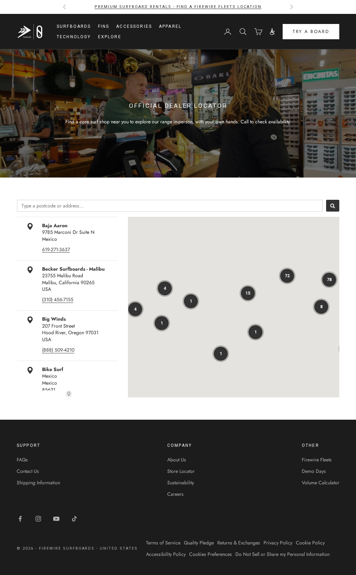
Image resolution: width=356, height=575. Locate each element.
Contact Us (28, 471)
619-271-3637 (56, 249)
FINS (104, 26)
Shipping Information (38, 482)
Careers (175, 494)
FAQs (22, 459)
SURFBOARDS (74, 26)
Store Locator (181, 471)
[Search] (332, 206)
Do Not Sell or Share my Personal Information (282, 554)
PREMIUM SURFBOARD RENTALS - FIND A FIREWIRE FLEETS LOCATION (178, 7)
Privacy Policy (278, 542)
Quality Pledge (199, 542)
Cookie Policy (310, 542)
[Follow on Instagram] (38, 518)
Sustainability (180, 482)
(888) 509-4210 (58, 349)
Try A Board (311, 31)
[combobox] (170, 206)
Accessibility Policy (166, 554)
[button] (287, 276)
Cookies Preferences (210, 554)
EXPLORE (109, 36)
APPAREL (170, 26)
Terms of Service (163, 542)
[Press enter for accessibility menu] (272, 31)
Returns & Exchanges (238, 542)
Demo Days (314, 471)
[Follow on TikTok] (74, 518)
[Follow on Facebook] (20, 518)
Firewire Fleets (317, 459)
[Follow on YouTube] (56, 518)
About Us (176, 459)
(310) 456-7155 (57, 299)
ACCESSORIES (134, 26)
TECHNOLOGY (74, 36)
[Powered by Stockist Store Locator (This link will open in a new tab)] (68, 394)
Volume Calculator (320, 482)
